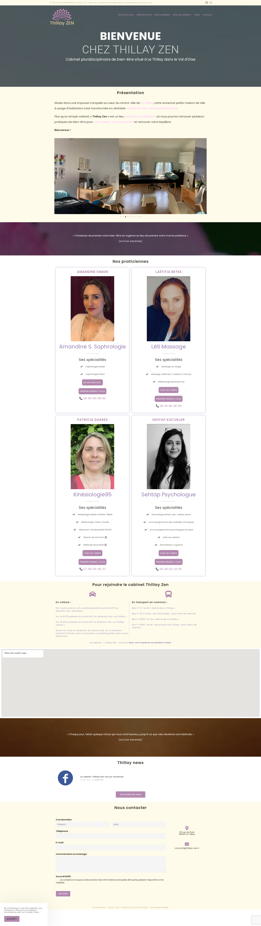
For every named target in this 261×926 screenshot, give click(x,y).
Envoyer (63, 894)
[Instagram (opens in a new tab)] (210, 2)
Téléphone (62, 831)
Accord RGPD (64, 876)
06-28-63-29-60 (171, 569)
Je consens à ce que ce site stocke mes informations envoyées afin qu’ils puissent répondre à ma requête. (110, 881)
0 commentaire (98, 780)
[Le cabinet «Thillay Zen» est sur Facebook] (65, 778)
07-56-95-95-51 (94, 569)
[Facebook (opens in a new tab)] (206, 2)
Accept (12, 918)
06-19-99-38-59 (170, 406)
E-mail (60, 842)
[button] (57, 176)
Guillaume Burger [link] (159, 907)
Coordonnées (64, 819)
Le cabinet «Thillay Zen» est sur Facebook (101, 776)
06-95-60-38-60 (94, 398)
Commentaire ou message (72, 854)
